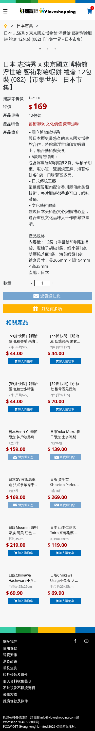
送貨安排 (10, 654)
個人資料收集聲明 (17, 681)
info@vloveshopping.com (57, 717)
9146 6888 (25, 722)
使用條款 (10, 648)
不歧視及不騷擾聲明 (19, 687)
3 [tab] (55, 48)
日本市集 (25, 25)
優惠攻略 (10, 694)
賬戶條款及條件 (15, 674)
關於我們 (10, 641)
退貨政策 (10, 661)
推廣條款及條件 (15, 700)
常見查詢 (10, 667)
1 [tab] (40, 48)
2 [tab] (47, 48)
